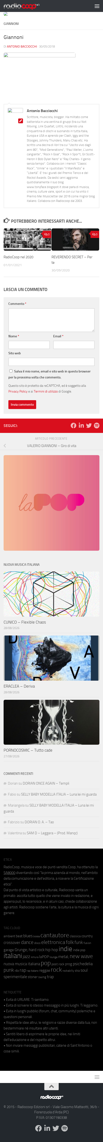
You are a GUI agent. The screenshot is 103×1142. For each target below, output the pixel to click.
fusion (87, 943)
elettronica (53, 942)
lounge (53, 957)
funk (78, 942)
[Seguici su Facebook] (73, 425)
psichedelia (83, 963)
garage (9, 950)
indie (65, 949)
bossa (36, 936)
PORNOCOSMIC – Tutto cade (28, 750)
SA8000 (9, 873)
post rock (58, 964)
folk (70, 942)
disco (37, 943)
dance (27, 942)
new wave (81, 956)
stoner (33, 977)
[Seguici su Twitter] (89, 425)
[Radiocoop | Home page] (27, 6)
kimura (34, 957)
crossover (12, 942)
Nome (13, 336)
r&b (17, 970)
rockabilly (68, 970)
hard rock (37, 950)
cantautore (54, 935)
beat (19, 936)
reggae (44, 970)
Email (58, 336)
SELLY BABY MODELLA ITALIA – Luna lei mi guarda (59, 794)
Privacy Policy (18, 391)
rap (23, 970)
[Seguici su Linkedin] (81, 425)
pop (46, 963)
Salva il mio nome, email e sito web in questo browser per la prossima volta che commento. (49, 374)
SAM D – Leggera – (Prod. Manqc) (52, 833)
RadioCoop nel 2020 (18, 257)
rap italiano (33, 970)
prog (68, 964)
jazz (26, 956)
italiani (13, 956)
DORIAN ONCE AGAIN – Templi (46, 783)
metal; (63, 956)
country (87, 936)
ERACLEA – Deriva (19, 686)
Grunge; (21, 950)
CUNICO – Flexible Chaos (25, 622)
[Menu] (97, 6)
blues (28, 935)
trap (50, 976)
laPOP (44, 957)
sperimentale (15, 976)
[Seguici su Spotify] (96, 425)
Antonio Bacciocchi (22, 46)
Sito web (14, 353)
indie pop (79, 950)
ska (77, 971)
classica (75, 936)
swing (42, 977)
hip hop (51, 949)
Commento (17, 304)
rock (56, 969)
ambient (9, 936)
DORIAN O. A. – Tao (39, 822)
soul (84, 970)
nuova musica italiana (22, 963)
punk (9, 970)
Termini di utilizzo (46, 391)
